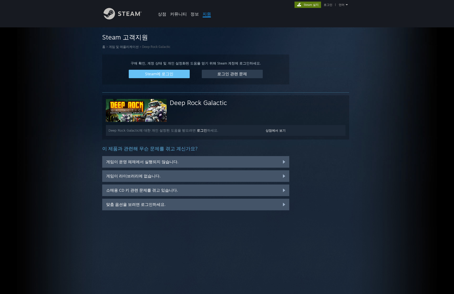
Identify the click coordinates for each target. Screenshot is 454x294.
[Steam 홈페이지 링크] (123, 18)
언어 (341, 5)
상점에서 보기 (276, 130)
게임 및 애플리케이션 (124, 47)
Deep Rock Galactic (198, 103)
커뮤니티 (178, 14)
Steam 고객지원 (125, 37)
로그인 (328, 5)
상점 (162, 14)
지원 (207, 14)
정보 (194, 14)
